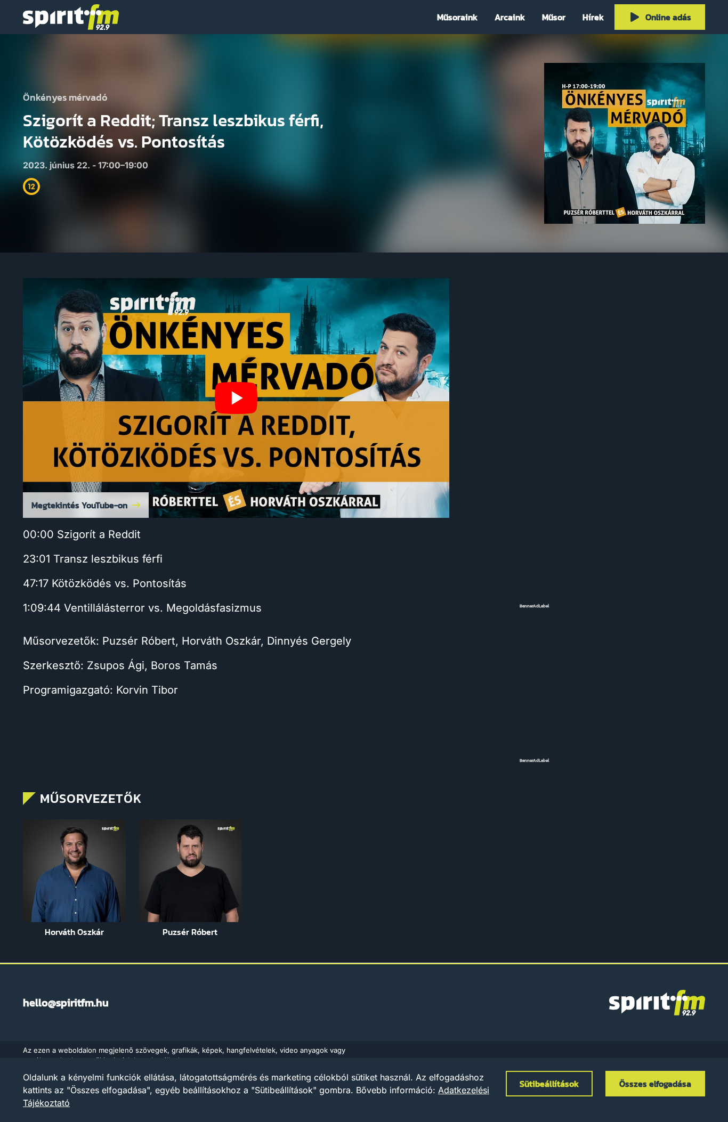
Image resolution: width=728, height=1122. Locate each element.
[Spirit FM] (71, 17)
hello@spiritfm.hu (66, 1002)
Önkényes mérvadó (65, 98)
